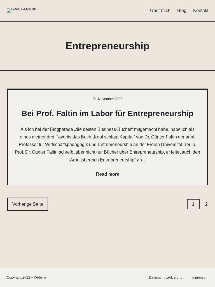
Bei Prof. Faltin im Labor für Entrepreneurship (107, 113)
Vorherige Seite (27, 204)
